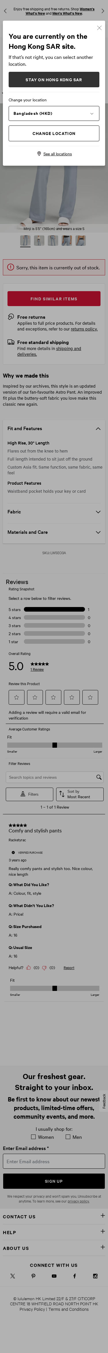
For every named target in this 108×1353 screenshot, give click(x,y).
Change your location (28, 100)
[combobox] (54, 113)
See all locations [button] (57, 153)
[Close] (99, 27)
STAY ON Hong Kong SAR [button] (54, 79)
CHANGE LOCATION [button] (54, 133)
